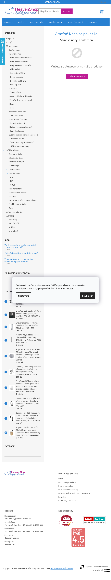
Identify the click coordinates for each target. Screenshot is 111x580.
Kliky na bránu (16, 69)
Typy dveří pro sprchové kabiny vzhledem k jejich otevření (18, 260)
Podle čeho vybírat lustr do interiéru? (21, 253)
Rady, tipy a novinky (67, 500)
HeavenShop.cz (11, 538)
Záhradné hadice (17, 131)
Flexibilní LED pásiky (18, 192)
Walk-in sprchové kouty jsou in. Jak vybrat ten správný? (20, 246)
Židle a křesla (15, 92)
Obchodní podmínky (67, 482)
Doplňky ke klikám (18, 81)
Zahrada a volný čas (17, 111)
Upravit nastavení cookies (62, 568)
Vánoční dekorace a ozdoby (22, 100)
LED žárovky (15, 173)
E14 (11, 177)
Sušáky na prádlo (17, 138)
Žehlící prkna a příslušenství (22, 142)
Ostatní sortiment (17, 123)
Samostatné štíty (17, 73)
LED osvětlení (14, 169)
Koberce (13, 88)
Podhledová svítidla (17, 204)
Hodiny (12, 104)
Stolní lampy (14, 165)
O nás (60, 478)
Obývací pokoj (15, 84)
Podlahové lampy (16, 161)
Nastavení (23, 295)
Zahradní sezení (16, 115)
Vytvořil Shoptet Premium (97, 566)
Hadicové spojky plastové (21, 127)
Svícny (11, 208)
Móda (11, 107)
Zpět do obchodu (76, 76)
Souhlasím (87, 295)
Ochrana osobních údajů (68, 489)
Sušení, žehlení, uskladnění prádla (23, 134)
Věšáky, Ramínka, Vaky (19, 146)
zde (71, 288)
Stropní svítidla (15, 154)
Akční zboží (14, 223)
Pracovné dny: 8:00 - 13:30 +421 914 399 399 (23, 525)
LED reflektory (16, 188)
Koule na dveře (16, 77)
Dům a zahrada (12, 46)
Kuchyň (9, 42)
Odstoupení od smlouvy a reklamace (74, 493)
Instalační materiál (14, 212)
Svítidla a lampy (12, 150)
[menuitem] (8, 22)
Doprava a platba (52, 2)
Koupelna (10, 38)
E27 (11, 181)
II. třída (12, 227)
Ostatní (13, 196)
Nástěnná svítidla (16, 158)
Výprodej (10, 215)
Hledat (66, 11)
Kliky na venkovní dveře (20, 65)
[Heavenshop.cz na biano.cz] (82, 537)
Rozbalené (13, 231)
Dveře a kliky (14, 50)
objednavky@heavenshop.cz (17, 518)
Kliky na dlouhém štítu (19, 61)
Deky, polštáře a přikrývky (21, 96)
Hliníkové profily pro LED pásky (23, 200)
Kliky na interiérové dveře (21, 57)
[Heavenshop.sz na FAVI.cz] (70, 520)
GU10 (12, 185)
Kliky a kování (15, 54)
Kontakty (62, 497)
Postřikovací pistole (18, 119)
